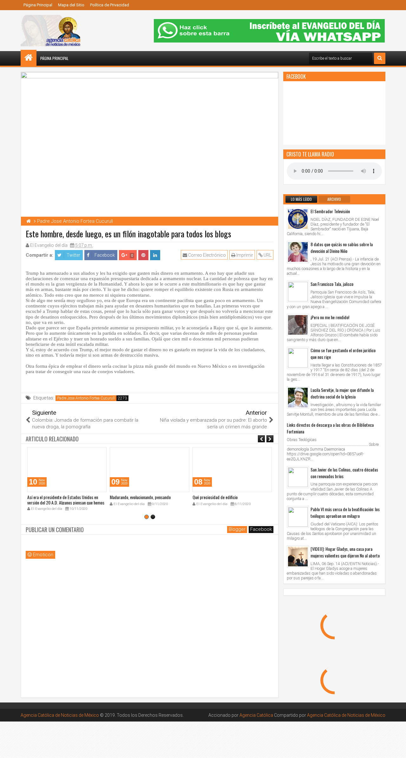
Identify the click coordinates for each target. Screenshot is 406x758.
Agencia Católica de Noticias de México (60, 715)
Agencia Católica (256, 715)
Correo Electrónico (206, 255)
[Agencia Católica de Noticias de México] (28, 58)
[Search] (379, 58)
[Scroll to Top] (396, 748)
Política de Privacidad (109, 5)
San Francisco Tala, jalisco (332, 283)
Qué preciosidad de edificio (215, 497)
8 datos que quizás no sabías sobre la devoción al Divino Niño (342, 247)
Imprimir (244, 255)
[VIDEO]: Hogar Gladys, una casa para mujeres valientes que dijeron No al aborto (345, 552)
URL (267, 255)
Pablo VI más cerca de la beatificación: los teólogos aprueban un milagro (345, 512)
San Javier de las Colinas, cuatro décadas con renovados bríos (344, 472)
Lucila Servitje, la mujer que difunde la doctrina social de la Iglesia (342, 393)
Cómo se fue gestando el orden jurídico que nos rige (343, 353)
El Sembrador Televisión (330, 211)
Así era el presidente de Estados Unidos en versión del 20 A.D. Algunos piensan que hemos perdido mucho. (65, 502)
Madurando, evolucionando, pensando (140, 497)
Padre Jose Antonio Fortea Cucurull (86, 398)
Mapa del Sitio (71, 5)
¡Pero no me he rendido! (330, 317)
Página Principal (37, 5)
